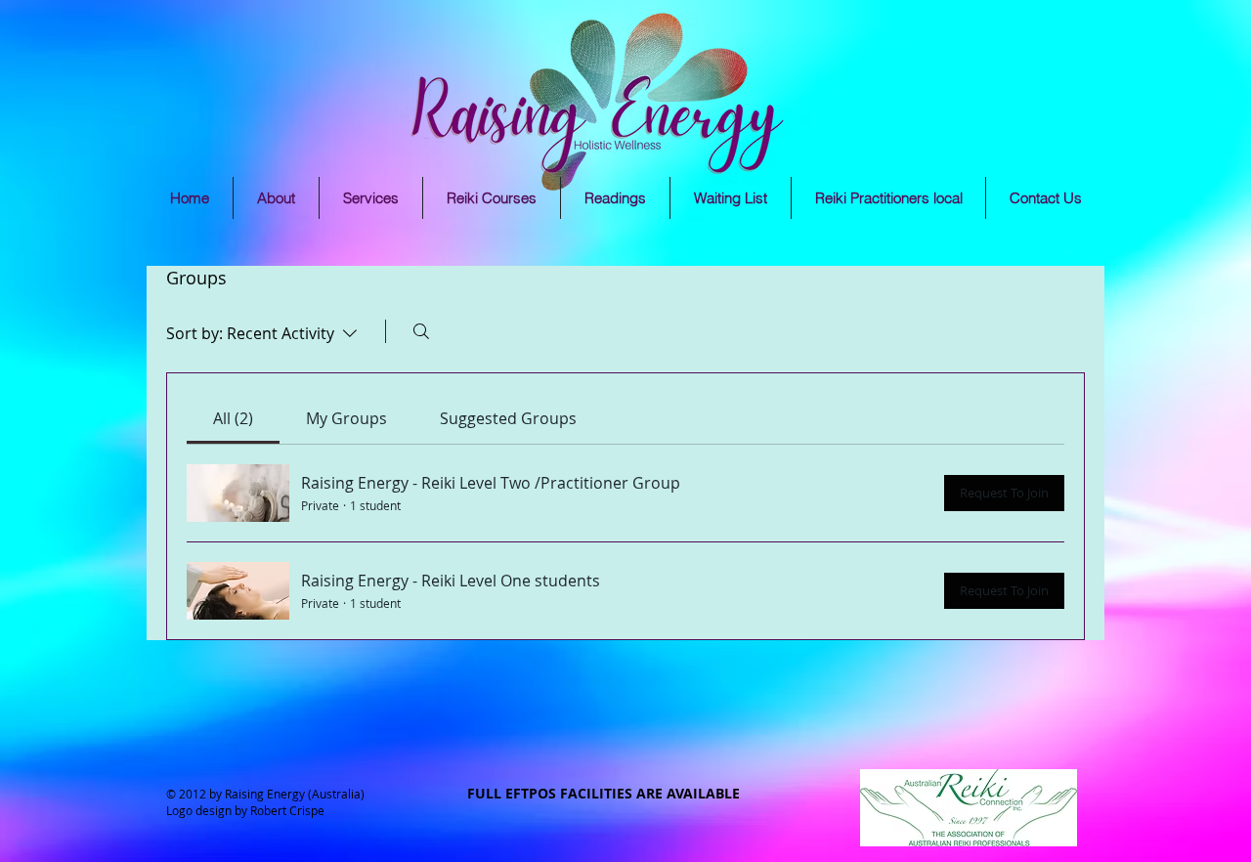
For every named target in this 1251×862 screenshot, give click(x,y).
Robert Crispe (287, 810)
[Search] (421, 331)
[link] (233, 418)
